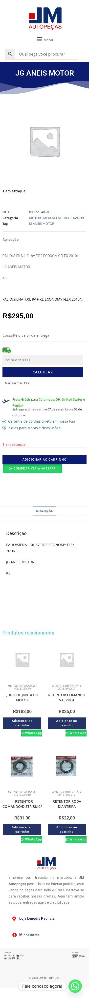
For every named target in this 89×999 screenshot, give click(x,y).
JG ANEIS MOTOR (41, 223)
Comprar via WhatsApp (34, 468)
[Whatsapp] (75, 986)
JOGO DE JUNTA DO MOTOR (22, 697)
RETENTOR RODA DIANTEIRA (67, 804)
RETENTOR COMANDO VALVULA (66, 697)
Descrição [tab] (44, 511)
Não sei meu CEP (17, 383)
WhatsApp (33, 733)
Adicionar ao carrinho (44, 459)
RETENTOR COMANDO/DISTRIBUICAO (23, 804)
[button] (44, 39)
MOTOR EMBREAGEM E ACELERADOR (56, 218)
